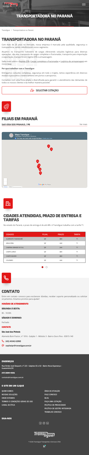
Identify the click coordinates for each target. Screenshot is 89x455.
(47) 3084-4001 (8, 373)
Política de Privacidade (55, 405)
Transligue (6, 30)
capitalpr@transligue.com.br (18, 345)
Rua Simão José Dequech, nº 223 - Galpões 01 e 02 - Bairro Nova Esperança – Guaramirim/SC (32, 367)
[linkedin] (48, 423)
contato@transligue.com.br (13, 377)
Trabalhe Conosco (53, 412)
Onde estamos (8, 398)
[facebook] (41, 423)
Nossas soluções (9, 394)
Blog (46, 398)
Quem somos (7, 391)
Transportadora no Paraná (23, 30)
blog (9, 64)
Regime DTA (24, 61)
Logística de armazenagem (72, 61)
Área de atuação (52, 391)
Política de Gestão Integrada (57, 408)
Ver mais (83, 124)
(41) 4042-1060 (13, 341)
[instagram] (44, 423)
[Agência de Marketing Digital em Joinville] (44, 446)
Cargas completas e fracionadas (44, 61)
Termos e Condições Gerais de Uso (17, 401)
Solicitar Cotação (47, 90)
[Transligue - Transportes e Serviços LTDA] (10, 5)
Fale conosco (50, 394)
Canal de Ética (8, 405)
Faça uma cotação (53, 401)
